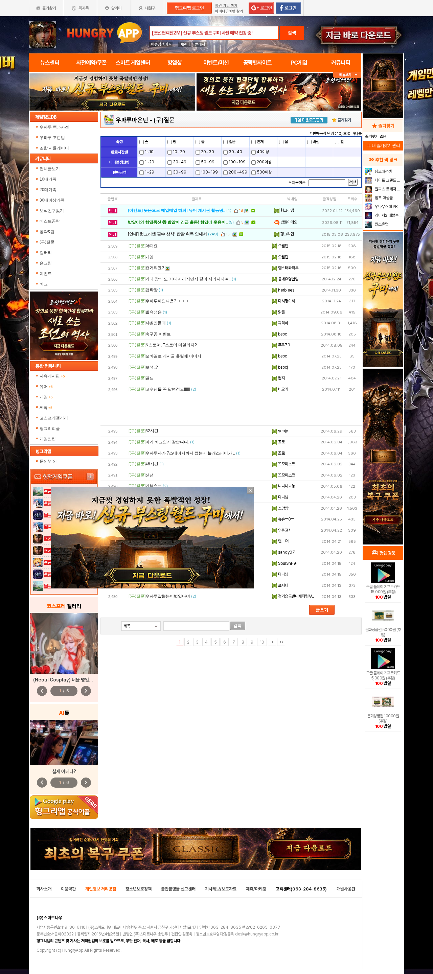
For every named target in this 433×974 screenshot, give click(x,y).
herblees (285, 290)
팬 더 (283, 541)
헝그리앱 (286, 210)
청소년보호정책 (139, 888)
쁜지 (281, 378)
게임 (46, 397)
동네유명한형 (287, 279)
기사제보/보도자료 (220, 888)
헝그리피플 (50, 428)
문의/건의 (48, 461)
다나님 (282, 497)
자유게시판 (52, 376)
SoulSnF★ (287, 563)
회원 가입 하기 (226, 5)
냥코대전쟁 (383, 171)
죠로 (281, 442)
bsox (282, 334)
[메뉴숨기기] (347, 75)
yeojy (282, 430)
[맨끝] (281, 642)
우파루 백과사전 (55, 127)
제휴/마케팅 (256, 888)
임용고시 (284, 530)
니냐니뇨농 (286, 486)
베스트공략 (50, 221)
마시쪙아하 (286, 301)
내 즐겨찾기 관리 (383, 145)
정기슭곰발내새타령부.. (295, 596)
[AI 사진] (64, 742)
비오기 (282, 389)
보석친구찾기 (52, 210)
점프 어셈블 (383, 197)
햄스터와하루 (287, 267)
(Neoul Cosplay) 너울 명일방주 (65, 679)
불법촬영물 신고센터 (178, 888)
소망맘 (282, 508)
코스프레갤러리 (54, 418)
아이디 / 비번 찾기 (229, 11)
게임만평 (48, 439)
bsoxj (282, 367)
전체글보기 (50, 168)
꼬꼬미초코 (286, 464)
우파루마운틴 (132, 119)
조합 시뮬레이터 (55, 148)
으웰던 (282, 246)
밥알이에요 (288, 222)
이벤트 (46, 273)
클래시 (200, 44)
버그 (44, 284)
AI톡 (46, 407)
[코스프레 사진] (64, 643)
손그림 (46, 263)
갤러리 (46, 252)
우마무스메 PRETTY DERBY (388, 206)
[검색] (237, 626)
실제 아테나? (64, 771)
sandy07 (286, 552)
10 (262, 642)
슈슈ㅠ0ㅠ (285, 519)
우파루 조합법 (53, 137)
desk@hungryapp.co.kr (256, 934)
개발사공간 (346, 888)
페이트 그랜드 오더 (388, 180)
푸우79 (283, 345)
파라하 (282, 323)
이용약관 (68, 888)
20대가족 (48, 189)
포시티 (282, 585)
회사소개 (44, 888)
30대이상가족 (52, 200)
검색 (292, 33)
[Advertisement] (112, 129)
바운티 (185, 44)
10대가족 (48, 179)
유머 (46, 386)
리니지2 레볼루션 (388, 215)
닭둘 (281, 312)
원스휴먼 (381, 224)
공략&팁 (47, 231)
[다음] (272, 642)
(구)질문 (47, 242)
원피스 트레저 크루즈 (388, 189)
